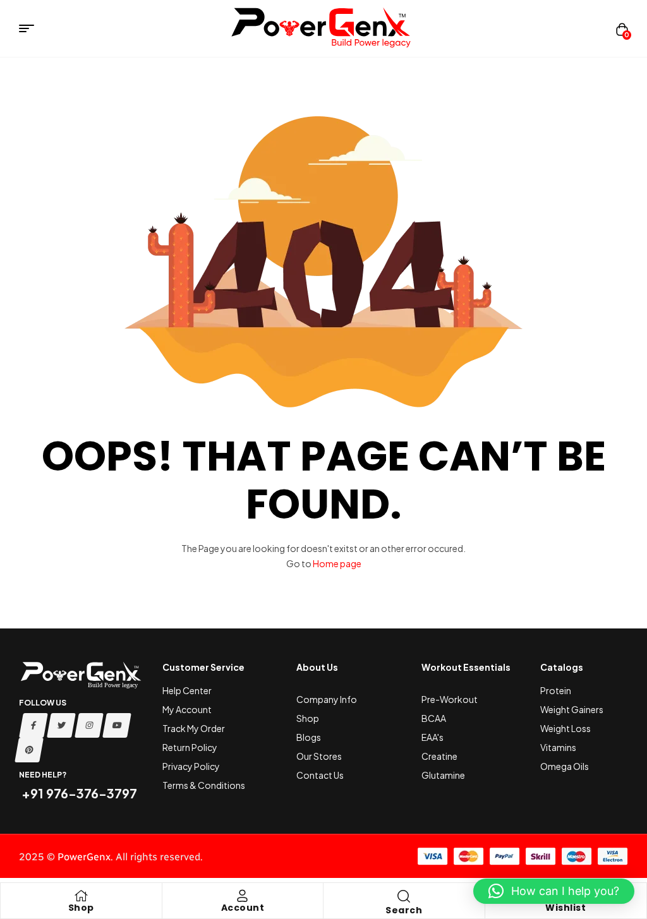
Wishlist (565, 907)
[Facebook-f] (33, 725)
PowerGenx (84, 857)
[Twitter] (61, 725)
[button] (553, 891)
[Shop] (81, 895)
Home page (337, 563)
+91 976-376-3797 (78, 793)
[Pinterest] (29, 750)
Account (243, 907)
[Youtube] (116, 725)
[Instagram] (89, 725)
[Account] (242, 895)
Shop (81, 907)
